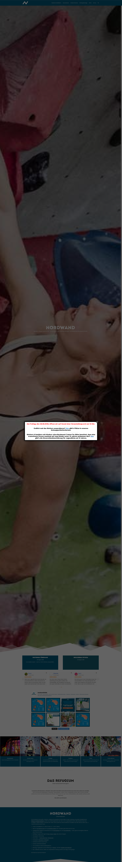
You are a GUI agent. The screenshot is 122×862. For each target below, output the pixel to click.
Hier (67, 428)
